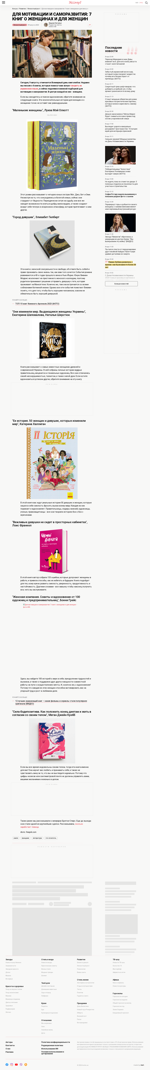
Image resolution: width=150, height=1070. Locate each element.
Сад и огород (46, 992)
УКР (137, 3)
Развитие (81, 959)
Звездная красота (12, 969)
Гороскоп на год (118, 1006)
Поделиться (90, 25)
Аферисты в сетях (119, 972)
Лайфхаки (44, 996)
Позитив (80, 992)
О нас (8, 1049)
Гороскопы (118, 993)
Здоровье (9, 1005)
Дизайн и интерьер (47, 986)
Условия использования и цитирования (52, 1053)
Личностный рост (19, 25)
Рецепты (44, 1006)
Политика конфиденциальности (55, 1042)
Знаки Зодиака (118, 1009)
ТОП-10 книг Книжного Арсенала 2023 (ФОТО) (37, 303)
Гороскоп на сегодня (120, 996)
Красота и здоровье (14, 986)
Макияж (8, 996)
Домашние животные (49, 989)
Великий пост (82, 1016)
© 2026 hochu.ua (82, 1065)
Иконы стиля (46, 969)
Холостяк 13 (117, 966)
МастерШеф (117, 969)
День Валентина (83, 1006)
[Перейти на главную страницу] (75, 2)
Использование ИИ (49, 1049)
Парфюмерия (10, 1009)
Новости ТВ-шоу (119, 962)
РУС (141, 3)
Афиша (116, 980)
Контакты (10, 1045)
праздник (25, 838)
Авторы (9, 1042)
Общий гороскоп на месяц (122, 1003)
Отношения (46, 1020)
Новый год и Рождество (85, 1009)
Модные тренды (47, 972)
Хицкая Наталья (55, 23)
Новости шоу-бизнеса (13, 962)
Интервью (9, 979)
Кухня (43, 1003)
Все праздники (82, 1022)
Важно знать (81, 972)
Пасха (79, 1019)
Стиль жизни (82, 980)
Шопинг (44, 975)
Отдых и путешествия (84, 986)
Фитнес (8, 1012)
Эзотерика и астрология (85, 983)
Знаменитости (11, 966)
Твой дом (45, 983)
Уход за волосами (12, 992)
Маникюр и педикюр (13, 999)
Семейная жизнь (47, 1030)
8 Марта (80, 1013)
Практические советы (49, 966)
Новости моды (46, 962)
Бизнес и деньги (82, 962)
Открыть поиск (146, 2)
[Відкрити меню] (3, 2)
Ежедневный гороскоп (121, 1013)
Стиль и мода (47, 959)
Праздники (82, 1003)
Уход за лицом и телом (14, 989)
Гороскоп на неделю (120, 1000)
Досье (8, 972)
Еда (42, 1009)
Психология (81, 969)
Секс (43, 1026)
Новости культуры (119, 986)
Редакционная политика (52, 1045)
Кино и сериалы (118, 983)
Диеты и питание (12, 1002)
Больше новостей (121, 284)
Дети (43, 1033)
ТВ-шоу (116, 959)
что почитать (51, 838)
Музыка (8, 975)
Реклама (9, 1052)
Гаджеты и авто (82, 996)
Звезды (9, 959)
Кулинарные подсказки (49, 1013)
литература (37, 838)
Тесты (79, 989)
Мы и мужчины (46, 1023)
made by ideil (138, 1065)
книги (16, 838)
